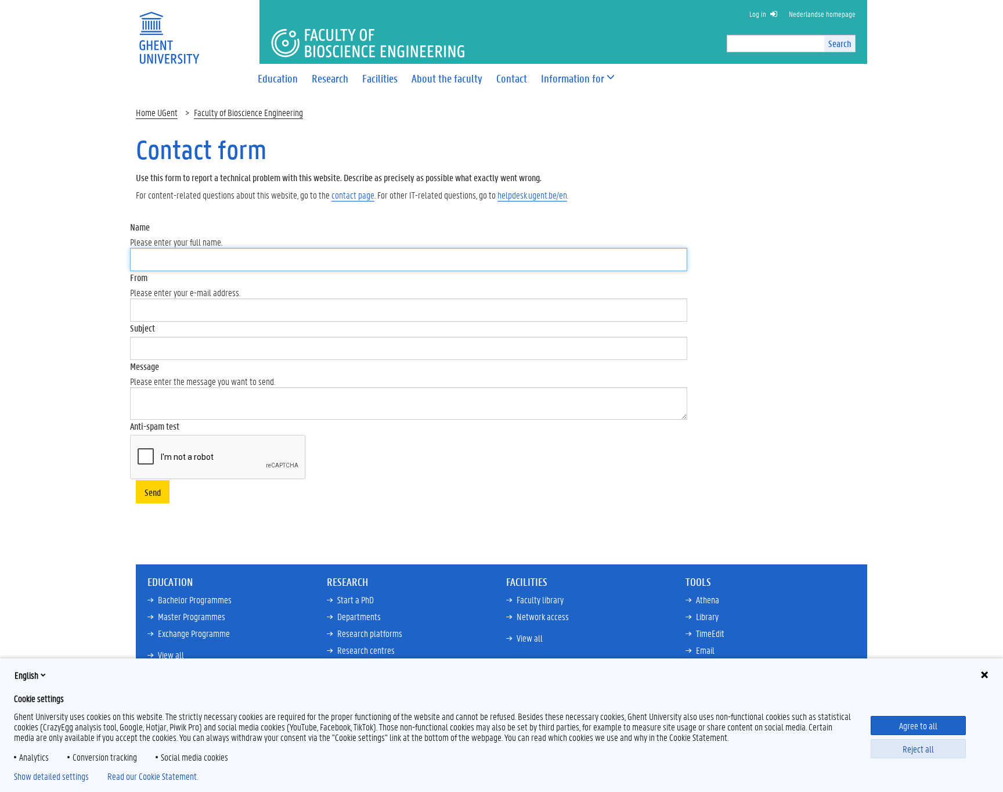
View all (171, 655)
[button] (572, 79)
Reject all (918, 749)
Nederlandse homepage (822, 14)
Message (144, 366)
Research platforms (369, 633)
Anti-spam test (154, 426)
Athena (707, 599)
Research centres (366, 650)
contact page (352, 195)
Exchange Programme (194, 633)
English (26, 675)
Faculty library (540, 599)
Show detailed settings (51, 776)
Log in (757, 14)
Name (140, 227)
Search (839, 43)
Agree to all (918, 725)
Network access (543, 616)
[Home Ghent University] (169, 30)
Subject (142, 328)
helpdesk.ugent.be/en (532, 195)
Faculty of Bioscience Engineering (248, 112)
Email (705, 650)
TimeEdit (710, 633)
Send (153, 492)
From (138, 277)
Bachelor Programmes (195, 599)
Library (707, 616)
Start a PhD (355, 599)
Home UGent (157, 112)
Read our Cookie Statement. (152, 776)
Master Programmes (191, 616)
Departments (359, 616)
